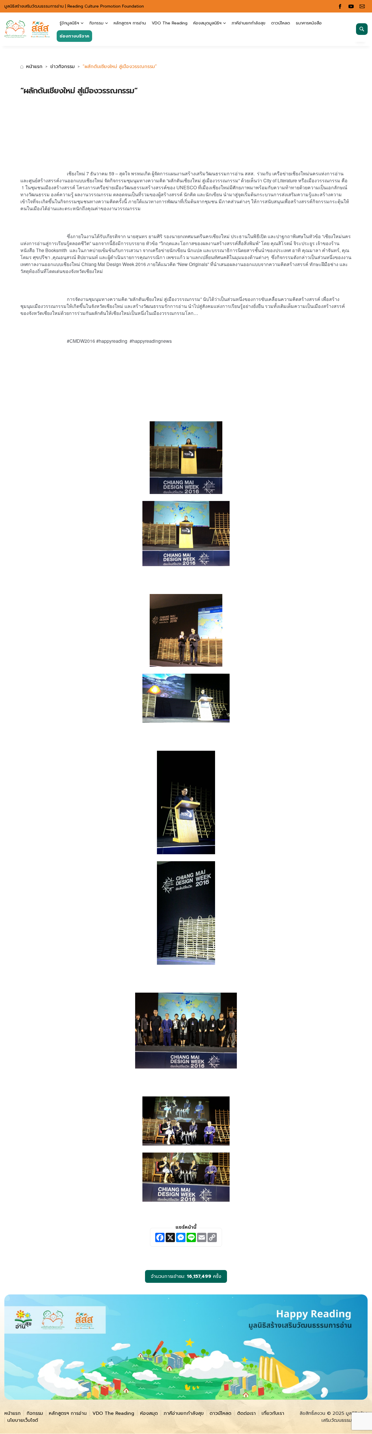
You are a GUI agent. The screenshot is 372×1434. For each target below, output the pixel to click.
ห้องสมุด (149, 1413)
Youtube (351, 6)
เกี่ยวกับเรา (273, 1413)
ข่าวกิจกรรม (62, 66)
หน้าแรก (34, 66)
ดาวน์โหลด (280, 23)
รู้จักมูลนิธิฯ (69, 23)
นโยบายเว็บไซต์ (22, 1420)
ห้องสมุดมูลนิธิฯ (207, 23)
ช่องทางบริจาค (74, 36)
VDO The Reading (169, 23)
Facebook (340, 6)
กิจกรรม (96, 23)
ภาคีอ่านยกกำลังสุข (248, 23)
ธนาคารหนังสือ (309, 23)
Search (362, 29)
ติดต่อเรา (246, 1413)
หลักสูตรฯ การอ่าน (130, 23)
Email (362, 6)
